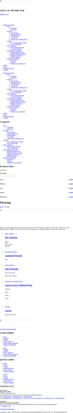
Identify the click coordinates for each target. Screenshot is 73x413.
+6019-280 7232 (7, 398)
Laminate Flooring (16, 34)
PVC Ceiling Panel (16, 44)
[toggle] (70, 179)
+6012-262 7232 (49, 398)
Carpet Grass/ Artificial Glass (19, 39)
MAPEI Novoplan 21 (17, 55)
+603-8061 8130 (6, 396)
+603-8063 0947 (27, 396)
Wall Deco (14, 30)
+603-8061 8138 (16, 396)
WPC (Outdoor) (11, 46)
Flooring (9, 31)
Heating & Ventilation (13, 58)
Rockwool (14, 60)
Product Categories (9, 25)
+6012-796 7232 (60, 398)
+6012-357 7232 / (29, 398)
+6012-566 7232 (18, 398)
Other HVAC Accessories (18, 63)
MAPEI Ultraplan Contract (18, 54)
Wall (8, 26)
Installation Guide (9, 68)
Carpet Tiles (14, 38)
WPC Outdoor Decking (17, 47)
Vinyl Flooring (15, 36)
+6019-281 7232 (39, 398)
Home (1, 207)
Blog (5, 67)
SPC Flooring (14, 33)
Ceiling (9, 41)
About (5, 65)
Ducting (13, 62)
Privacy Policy (8, 370)
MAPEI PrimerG (15, 57)
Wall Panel (14, 28)
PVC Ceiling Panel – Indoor (19, 42)
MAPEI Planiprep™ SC (17, 52)
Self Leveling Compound (14, 50)
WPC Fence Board (16, 49)
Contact (6, 70)
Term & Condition (9, 371)
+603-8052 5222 (6, 406)
